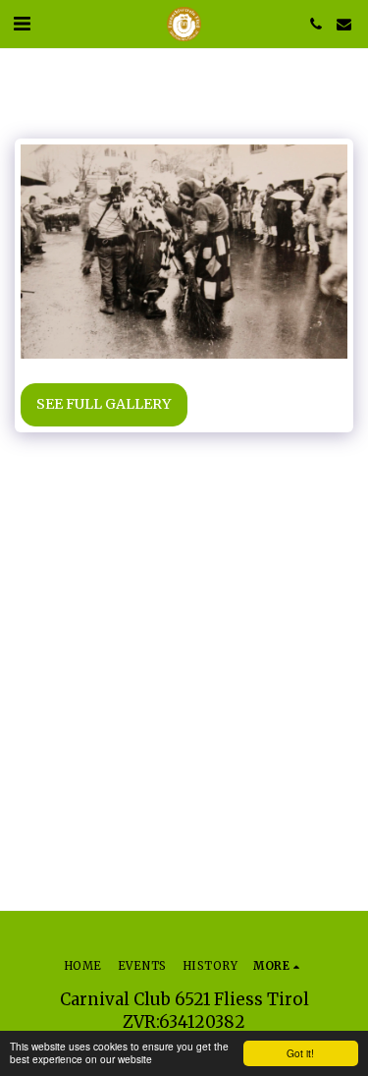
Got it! (300, 1053)
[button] (21, 23)
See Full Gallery (103, 404)
